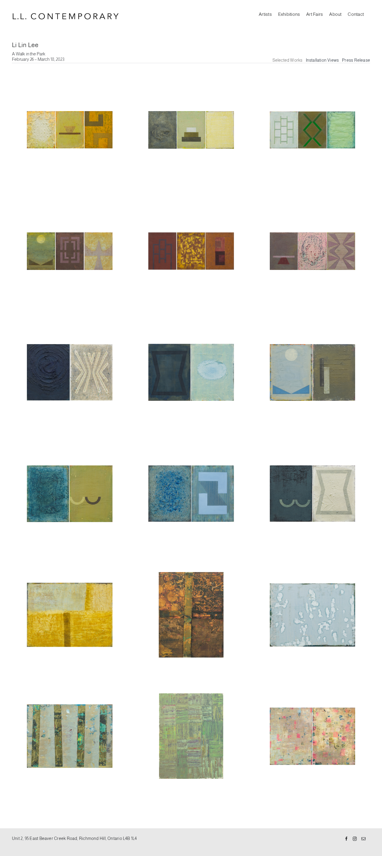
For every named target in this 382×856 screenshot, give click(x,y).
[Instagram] (355, 839)
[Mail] (363, 839)
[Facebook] (346, 839)
